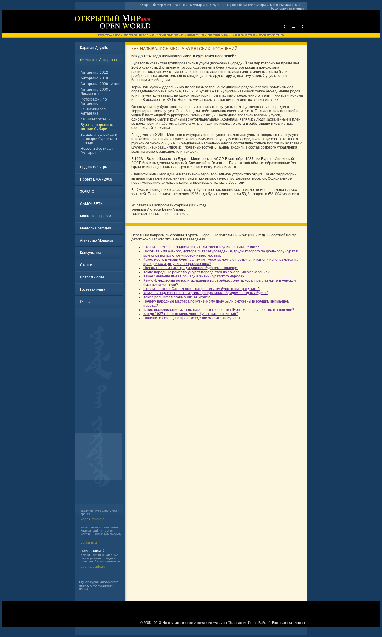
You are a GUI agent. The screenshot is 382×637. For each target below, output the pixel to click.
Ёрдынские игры (94, 167)
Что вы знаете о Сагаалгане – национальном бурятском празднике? (201, 289)
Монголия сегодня (95, 228)
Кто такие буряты (95, 119)
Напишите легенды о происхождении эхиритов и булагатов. (194, 318)
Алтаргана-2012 (94, 72)
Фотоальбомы (92, 277)
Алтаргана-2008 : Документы (95, 91)
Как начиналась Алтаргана (94, 111)
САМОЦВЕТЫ (92, 204)
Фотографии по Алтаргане (94, 101)
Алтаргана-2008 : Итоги (101, 84)
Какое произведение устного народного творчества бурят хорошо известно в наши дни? (218, 310)
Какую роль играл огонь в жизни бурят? (176, 297)
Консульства (90, 253)
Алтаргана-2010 (94, 78)
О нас (85, 302)
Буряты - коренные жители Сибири (239, 5)
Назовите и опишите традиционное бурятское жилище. (190, 268)
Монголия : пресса (95, 216)
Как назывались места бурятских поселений (287, 6)
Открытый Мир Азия (155, 5)
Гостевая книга (92, 289)
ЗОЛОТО (87, 191)
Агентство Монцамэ (96, 240)
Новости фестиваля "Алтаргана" (98, 150)
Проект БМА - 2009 (96, 179)
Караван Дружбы (94, 48)
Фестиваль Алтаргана (191, 5)
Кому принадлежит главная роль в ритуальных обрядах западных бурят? (205, 293)
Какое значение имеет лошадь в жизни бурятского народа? (193, 276)
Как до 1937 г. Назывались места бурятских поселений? (190, 314)
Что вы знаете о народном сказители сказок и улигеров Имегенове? (201, 247)
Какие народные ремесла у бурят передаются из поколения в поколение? (206, 272)
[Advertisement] (100, 414)
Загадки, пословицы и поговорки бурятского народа (99, 138)
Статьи (86, 265)
